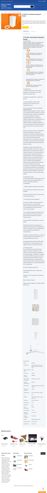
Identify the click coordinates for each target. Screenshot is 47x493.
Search (43, 453)
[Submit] (32, 7)
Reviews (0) (33, 31)
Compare (31, 27)
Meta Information (27, 33)
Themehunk (31, 485)
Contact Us (25, 27)
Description (25, 31)
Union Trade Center (6, 5)
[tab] (26, 31)
